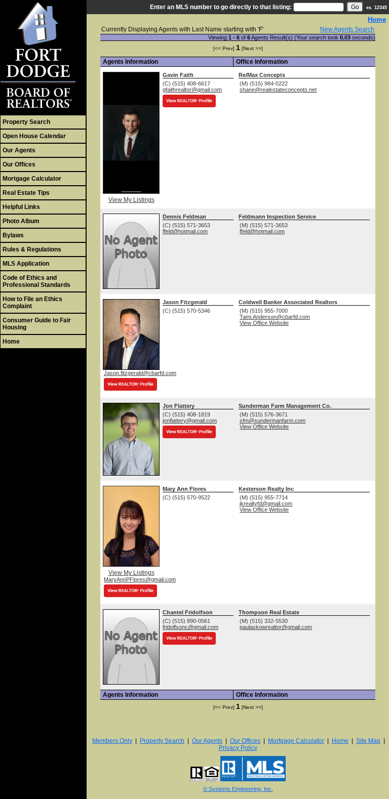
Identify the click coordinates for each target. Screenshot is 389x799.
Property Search (26, 121)
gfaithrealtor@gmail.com (192, 90)
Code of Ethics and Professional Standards (36, 281)
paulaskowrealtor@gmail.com (276, 627)
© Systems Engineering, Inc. (238, 789)
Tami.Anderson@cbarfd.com (275, 317)
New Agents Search (347, 29)
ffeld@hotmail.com (185, 231)
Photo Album (21, 221)
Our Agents (19, 150)
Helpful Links (21, 207)
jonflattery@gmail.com (190, 420)
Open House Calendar (34, 136)
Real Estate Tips (26, 192)
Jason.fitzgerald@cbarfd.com (140, 373)
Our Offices (19, 164)
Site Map (368, 740)
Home (11, 341)
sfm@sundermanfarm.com (272, 420)
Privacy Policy (238, 747)
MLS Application (26, 263)
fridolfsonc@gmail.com (190, 627)
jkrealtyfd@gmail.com (266, 503)
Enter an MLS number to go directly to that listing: (221, 7)
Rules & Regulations (32, 249)
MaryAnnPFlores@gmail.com (140, 579)
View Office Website (264, 323)
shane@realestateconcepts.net (278, 90)
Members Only (112, 740)
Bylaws (13, 235)
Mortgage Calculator (32, 178)
